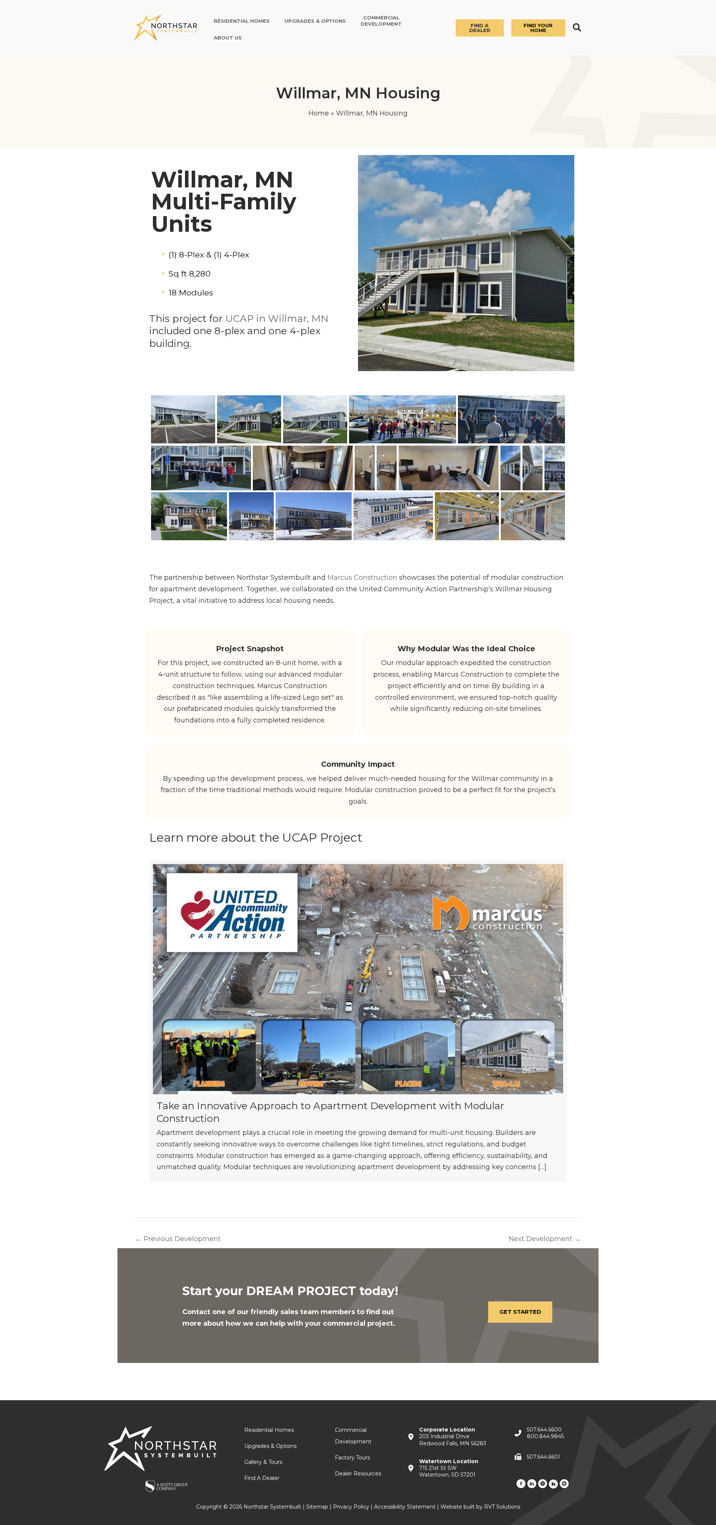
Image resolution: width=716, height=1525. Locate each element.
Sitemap (317, 1506)
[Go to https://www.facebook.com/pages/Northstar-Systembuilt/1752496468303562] (520, 1483)
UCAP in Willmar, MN (277, 319)
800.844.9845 (545, 1436)
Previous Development (178, 1239)
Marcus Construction (362, 577)
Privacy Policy (351, 1506)
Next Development (545, 1239)
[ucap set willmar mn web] (393, 516)
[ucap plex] (251, 516)
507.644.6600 (544, 1429)
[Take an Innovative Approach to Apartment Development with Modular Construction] (358, 1021)
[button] (480, 28)
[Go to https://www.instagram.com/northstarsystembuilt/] (542, 1483)
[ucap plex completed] (183, 419)
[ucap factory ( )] (467, 516)
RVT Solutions (502, 1506)
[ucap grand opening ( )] (402, 419)
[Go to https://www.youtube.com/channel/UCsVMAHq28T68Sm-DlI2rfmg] (564, 1483)
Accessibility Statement (405, 1506)
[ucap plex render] (189, 516)
